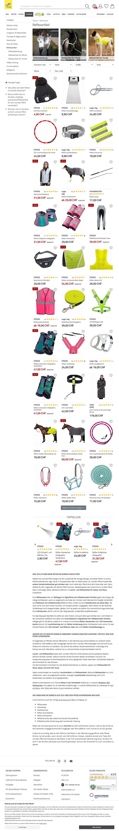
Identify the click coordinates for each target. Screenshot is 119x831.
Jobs (71, 784)
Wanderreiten (12, 29)
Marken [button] (71, 14)
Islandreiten (11, 40)
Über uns (64, 780)
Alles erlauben (96, 827)
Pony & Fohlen (12, 44)
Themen (10, 20)
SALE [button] (64, 14)
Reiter (95, 589)
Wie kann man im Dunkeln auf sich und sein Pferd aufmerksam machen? (18, 112)
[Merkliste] (106, 5)
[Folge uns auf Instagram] (59, 761)
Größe (78, 64)
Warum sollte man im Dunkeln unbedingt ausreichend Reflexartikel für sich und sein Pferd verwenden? (18, 100)
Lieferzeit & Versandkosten (16, 780)
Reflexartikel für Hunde (17, 58)
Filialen (110, 14)
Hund (57, 667)
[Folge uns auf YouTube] (71, 761)
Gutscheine (10, 798)
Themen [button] (29, 14)
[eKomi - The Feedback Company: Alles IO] (103, 781)
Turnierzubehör (13, 66)
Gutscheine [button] (81, 14)
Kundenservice (40, 770)
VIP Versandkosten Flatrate (16, 789)
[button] (39, 14)
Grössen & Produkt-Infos (43, 793)
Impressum (65, 799)
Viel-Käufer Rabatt (40, 789)
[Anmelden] (100, 5)
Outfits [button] (56, 14)
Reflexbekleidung (15, 51)
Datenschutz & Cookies (70, 794)
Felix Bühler (67, 770)
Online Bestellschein (14, 793)
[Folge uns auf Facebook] (65, 761)
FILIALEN (65, 775)
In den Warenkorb (73, 416)
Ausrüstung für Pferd (67, 699)
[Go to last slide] (35, 544)
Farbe (57, 64)
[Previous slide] (63, 414)
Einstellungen (22, 827)
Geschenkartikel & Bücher (17, 73)
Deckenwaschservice (41, 798)
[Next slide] (83, 414)
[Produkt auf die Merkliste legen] (55, 78)
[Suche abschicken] (87, 6)
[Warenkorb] (112, 5)
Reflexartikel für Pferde (17, 55)
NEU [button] (7, 14)
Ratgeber (37, 780)
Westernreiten (12, 25)
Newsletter (37, 784)
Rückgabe (9, 784)
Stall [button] (49, 14)
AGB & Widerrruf (68, 789)
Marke (36, 71)
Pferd (104, 589)
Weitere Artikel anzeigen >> (73, 507)
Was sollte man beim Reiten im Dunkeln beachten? (19, 89)
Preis (99, 64)
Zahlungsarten (11, 775)
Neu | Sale (59, 71)
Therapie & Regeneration (16, 36)
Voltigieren (11, 70)
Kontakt (36, 775)
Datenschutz (42, 823)
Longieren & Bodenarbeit (16, 32)
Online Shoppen (13, 770)
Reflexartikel (12, 47)
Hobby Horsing (12, 62)
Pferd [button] (21, 14)
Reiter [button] (13, 14)
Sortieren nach (40, 64)
